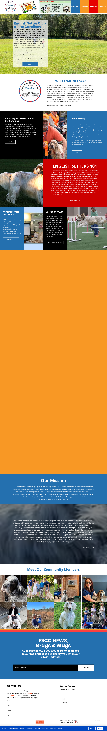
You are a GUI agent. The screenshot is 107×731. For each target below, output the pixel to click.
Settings (92, 728)
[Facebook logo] (64, 699)
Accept (100, 728)
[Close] (105, 728)
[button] (73, 6)
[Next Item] (104, 601)
